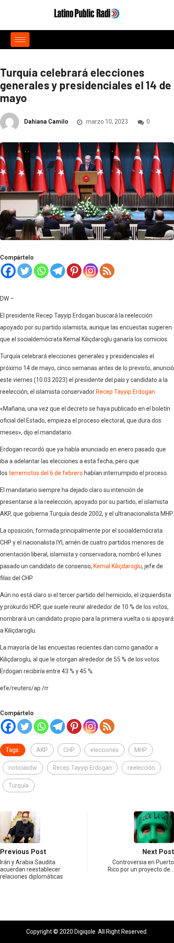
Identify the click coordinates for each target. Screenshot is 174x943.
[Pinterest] (74, 270)
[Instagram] (90, 270)
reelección (141, 767)
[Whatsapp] (41, 270)
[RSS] (107, 270)
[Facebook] (8, 270)
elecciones (104, 750)
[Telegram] (57, 270)
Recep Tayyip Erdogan (125, 391)
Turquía (18, 785)
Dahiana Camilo (46, 121)
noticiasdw (22, 767)
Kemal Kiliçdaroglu (117, 566)
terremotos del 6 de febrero (46, 473)
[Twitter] (24, 270)
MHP (140, 750)
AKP (42, 750)
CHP (69, 750)
